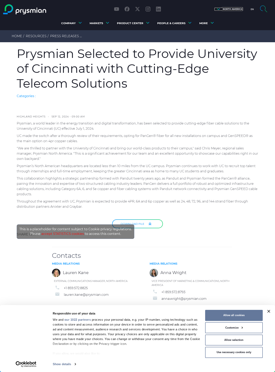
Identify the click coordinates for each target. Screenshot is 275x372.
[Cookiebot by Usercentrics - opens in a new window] (26, 364)
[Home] (35, 9)
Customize (232, 327)
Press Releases (64, 36)
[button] (229, 9)
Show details (62, 364)
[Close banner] (268, 311)
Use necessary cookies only (234, 352)
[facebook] (127, 9)
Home (17, 36)
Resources (36, 36)
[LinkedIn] (158, 9)
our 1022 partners (77, 319)
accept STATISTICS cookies (62, 234)
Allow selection (233, 339)
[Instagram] (148, 9)
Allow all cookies (234, 315)
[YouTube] (116, 9)
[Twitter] (137, 9)
